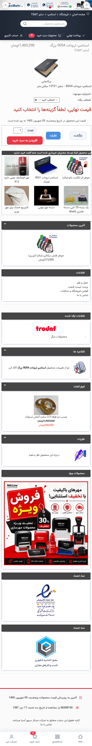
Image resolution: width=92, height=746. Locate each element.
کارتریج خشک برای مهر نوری (16, 209)
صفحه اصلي (78, 14)
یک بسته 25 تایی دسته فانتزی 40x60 (76, 209)
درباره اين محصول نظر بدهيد (44, 455)
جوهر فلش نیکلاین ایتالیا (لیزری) (46, 256)
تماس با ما (82, 295)
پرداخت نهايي (74, 35)
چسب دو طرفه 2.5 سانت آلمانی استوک (46, 417)
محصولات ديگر (59, 337)
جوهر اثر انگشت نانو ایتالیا (76, 178)
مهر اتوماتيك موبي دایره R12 (16, 180)
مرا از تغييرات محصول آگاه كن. (38, 368)
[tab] (50, 7)
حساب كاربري (11, 35)
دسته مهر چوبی (46, 207)
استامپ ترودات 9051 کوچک (46, 180)
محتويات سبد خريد (44, 35)
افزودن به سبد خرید (24, 140)
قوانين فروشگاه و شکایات (74, 291)
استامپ (51, 14)
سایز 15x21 (37, 14)
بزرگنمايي (46, 81)
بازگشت (78, 135)
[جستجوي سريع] (25, 24)
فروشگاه (63, 14)
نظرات (53, 135)
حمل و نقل (82, 283)
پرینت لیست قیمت (78, 287)
